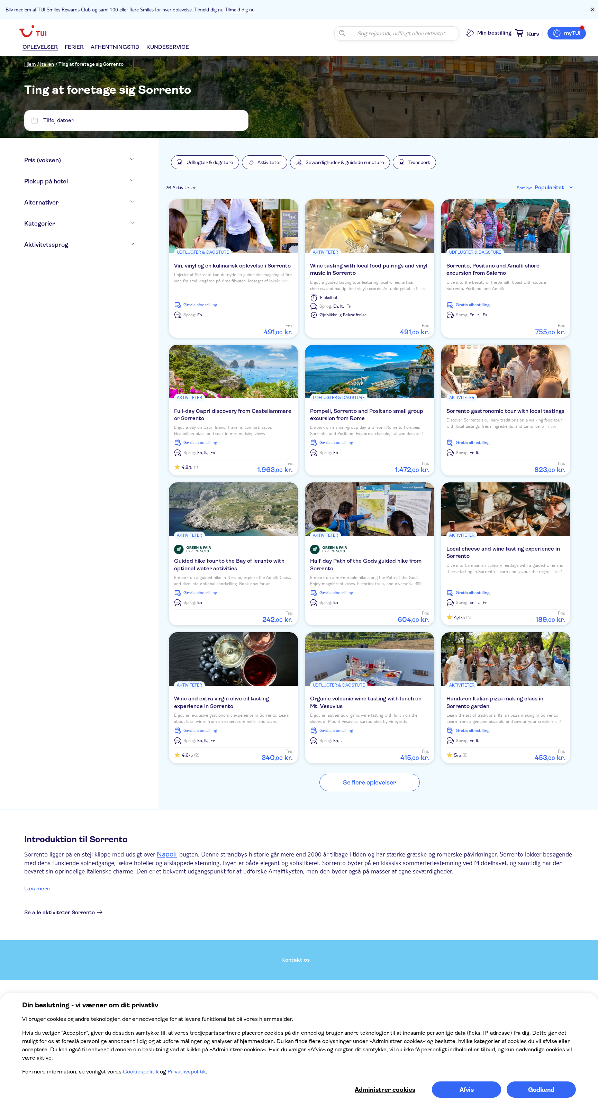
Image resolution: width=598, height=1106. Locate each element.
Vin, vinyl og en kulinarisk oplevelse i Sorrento (232, 265)
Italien (47, 64)
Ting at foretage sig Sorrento (91, 64)
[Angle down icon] (97, 160)
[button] (205, 162)
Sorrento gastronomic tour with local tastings (505, 411)
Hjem (30, 64)
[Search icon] (342, 33)
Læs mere (37, 888)
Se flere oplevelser (369, 782)
